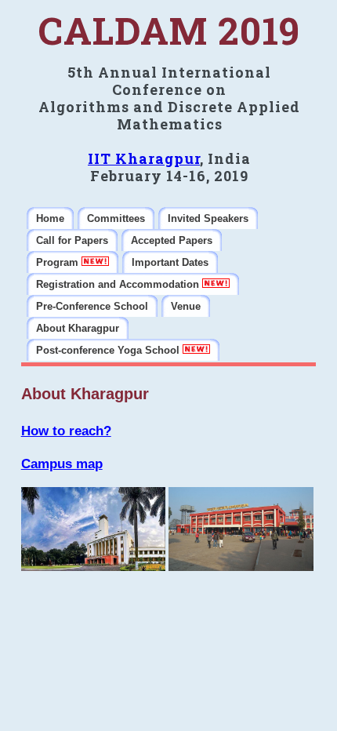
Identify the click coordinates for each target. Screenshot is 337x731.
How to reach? (66, 431)
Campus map (62, 463)
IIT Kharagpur (144, 158)
